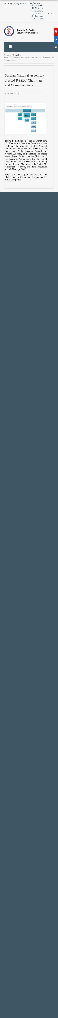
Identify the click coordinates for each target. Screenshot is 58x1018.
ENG (42, 19)
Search (38, 13)
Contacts (38, 5)
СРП (34, 19)
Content (36, 3)
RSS (50, 13)
